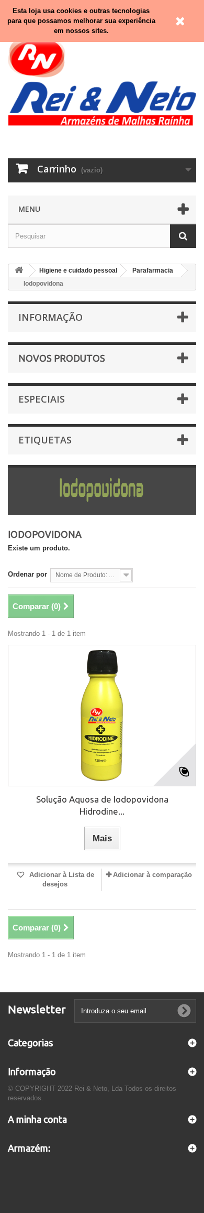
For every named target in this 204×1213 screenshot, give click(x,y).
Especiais (41, 399)
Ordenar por (27, 574)
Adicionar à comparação (152, 875)
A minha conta (37, 1119)
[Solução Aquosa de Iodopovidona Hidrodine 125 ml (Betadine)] (102, 715)
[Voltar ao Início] (19, 270)
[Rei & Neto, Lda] (102, 79)
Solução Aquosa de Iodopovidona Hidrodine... (102, 805)
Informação (50, 317)
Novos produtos (61, 358)
